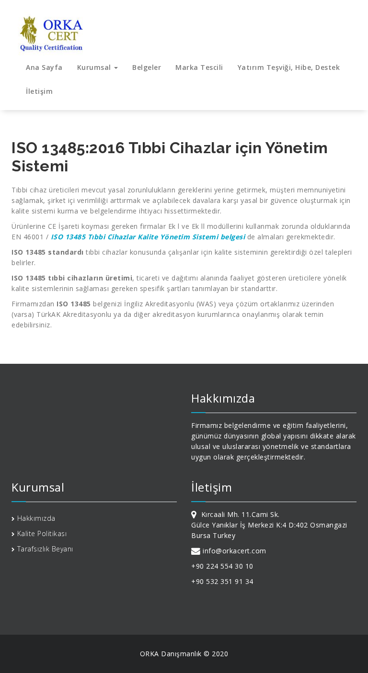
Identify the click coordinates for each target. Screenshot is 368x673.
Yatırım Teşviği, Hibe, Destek (289, 67)
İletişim (39, 91)
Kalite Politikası (42, 533)
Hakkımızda (36, 518)
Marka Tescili (199, 67)
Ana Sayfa (44, 67)
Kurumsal (95, 67)
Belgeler (146, 67)
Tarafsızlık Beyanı (45, 548)
